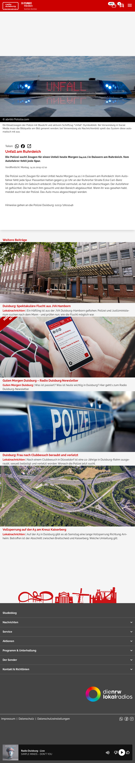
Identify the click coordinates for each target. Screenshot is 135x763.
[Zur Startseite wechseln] (10, 6)
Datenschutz (26, 718)
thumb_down (116, 752)
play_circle (122, 752)
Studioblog (10, 612)
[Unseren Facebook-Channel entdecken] (126, 719)
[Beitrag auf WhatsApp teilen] (17, 146)
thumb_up (128, 752)
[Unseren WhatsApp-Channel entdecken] (121, 719)
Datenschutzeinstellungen (53, 718)
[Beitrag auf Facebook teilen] (23, 146)
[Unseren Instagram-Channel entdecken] (132, 719)
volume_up (107, 752)
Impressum (8, 718)
